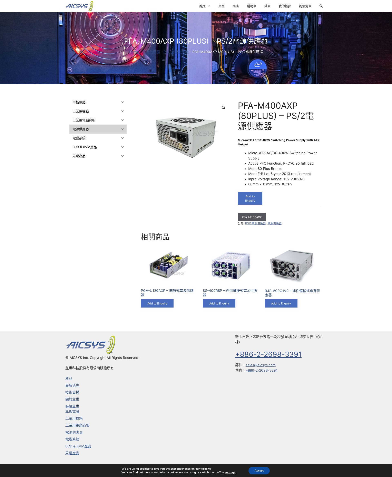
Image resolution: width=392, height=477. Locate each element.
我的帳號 (285, 6)
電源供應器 (151, 52)
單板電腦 (72, 411)
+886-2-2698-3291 (261, 370)
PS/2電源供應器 (176, 52)
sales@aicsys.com (261, 365)
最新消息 (72, 385)
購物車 (251, 6)
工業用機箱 (74, 418)
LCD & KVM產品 (78, 446)
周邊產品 (72, 453)
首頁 (202, 6)
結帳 (267, 6)
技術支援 (72, 392)
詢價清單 (305, 6)
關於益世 (72, 399)
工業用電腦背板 (77, 425)
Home (134, 52)
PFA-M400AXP (252, 217)
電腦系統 (72, 439)
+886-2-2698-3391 (268, 354)
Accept (259, 471)
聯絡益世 (72, 406)
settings (230, 472)
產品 (221, 6)
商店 (236, 6)
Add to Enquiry (250, 198)
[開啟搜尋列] (321, 6)
